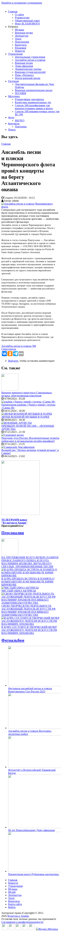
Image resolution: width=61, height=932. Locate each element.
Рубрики (13, 26)
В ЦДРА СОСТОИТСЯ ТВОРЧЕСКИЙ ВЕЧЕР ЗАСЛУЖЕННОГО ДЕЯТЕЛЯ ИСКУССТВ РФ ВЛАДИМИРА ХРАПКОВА (29, 630)
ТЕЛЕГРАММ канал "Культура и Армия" (14, 521)
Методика (14, 96)
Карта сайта (15, 904)
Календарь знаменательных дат (33, 102)
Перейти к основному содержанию (21, 2)
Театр (18, 38)
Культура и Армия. (18, 916)
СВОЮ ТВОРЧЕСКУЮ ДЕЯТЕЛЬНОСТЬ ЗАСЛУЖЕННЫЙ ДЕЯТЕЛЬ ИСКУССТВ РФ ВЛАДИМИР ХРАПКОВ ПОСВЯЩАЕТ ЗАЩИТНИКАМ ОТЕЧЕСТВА (28, 610)
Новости (20, 50)
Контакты (13, 123)
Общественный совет (27, 20)
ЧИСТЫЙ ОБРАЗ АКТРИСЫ (18, 590)
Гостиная (13, 81)
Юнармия (20, 47)
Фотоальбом (12, 640)
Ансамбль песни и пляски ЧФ (18, 346)
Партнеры (21, 126)
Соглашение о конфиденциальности (22, 922)
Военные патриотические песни (33, 90)
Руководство (22, 17)
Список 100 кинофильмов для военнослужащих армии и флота (34, 107)
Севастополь (8, 349)
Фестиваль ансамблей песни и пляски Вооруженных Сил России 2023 (30, 690)
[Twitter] (11, 929)
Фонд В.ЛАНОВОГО (27, 23)
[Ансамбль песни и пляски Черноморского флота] (30, 206)
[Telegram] (31, 929)
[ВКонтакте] (4, 929)
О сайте (19, 14)
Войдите (13, 360)
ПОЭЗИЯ (20, 93)
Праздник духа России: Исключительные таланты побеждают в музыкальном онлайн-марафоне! (30, 439)
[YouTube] (25, 929)
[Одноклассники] (18, 929)
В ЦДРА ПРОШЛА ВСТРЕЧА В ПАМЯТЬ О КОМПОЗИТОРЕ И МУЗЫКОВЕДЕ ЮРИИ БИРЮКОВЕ (27, 581)
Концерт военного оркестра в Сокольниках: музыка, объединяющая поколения (26, 394)
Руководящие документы (29, 99)
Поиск (12, 129)
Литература (21, 35)
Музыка (19, 29)
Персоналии (22, 41)
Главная (12, 11)
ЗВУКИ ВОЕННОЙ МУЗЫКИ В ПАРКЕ (25, 416)
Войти (12, 907)
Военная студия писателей (30, 72)
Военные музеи (24, 32)
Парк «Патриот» (24, 75)
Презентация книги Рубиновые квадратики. (33, 874)
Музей (12, 892)
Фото (11, 117)
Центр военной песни (27, 78)
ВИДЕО (19, 120)
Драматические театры (28, 69)
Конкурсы (21, 44)
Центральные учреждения (30, 56)
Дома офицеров (24, 66)
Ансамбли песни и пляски (30, 60)
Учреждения (15, 53)
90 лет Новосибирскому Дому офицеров (31, 830)
